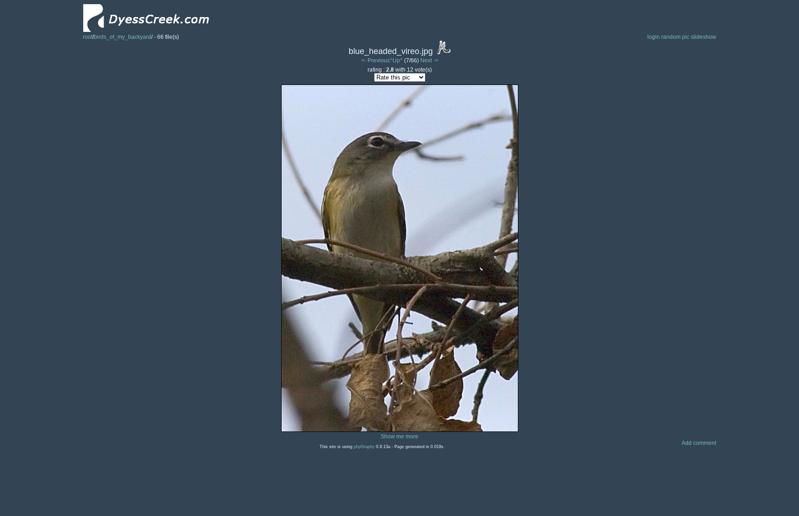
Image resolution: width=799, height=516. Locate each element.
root (87, 37)
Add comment (699, 443)
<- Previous (375, 60)
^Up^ (396, 60)
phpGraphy (364, 446)
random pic (675, 37)
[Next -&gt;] (399, 430)
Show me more (399, 436)
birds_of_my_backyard (122, 37)
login (653, 37)
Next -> (429, 60)
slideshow (703, 37)
